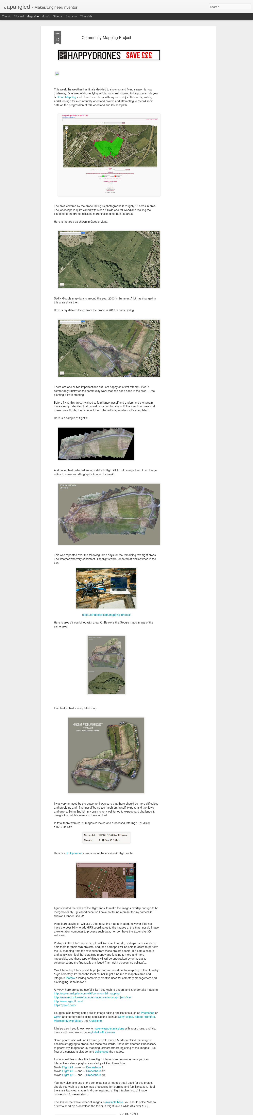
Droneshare (93, 1067)
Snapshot (71, 16)
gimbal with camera (103, 1032)
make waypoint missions (109, 1028)
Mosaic (46, 16)
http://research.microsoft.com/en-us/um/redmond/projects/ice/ (92, 997)
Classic (6, 16)
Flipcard (19, 16)
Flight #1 (67, 1067)
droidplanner (74, 853)
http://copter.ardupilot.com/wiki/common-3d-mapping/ (87, 993)
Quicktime (95, 1021)
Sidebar (58, 16)
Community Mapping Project (106, 37)
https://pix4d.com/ (65, 1005)
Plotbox (70, 978)
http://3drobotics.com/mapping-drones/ (106, 615)
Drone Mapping (66, 97)
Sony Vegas (125, 1017)
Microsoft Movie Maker (68, 1021)
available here (114, 1102)
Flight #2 (67, 1071)
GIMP (57, 1017)
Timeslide (86, 16)
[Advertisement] (180, 93)
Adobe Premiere (145, 1017)
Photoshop (147, 1013)
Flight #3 (67, 1075)
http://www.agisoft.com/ (68, 1001)
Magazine (32, 16)
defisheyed (102, 1051)
